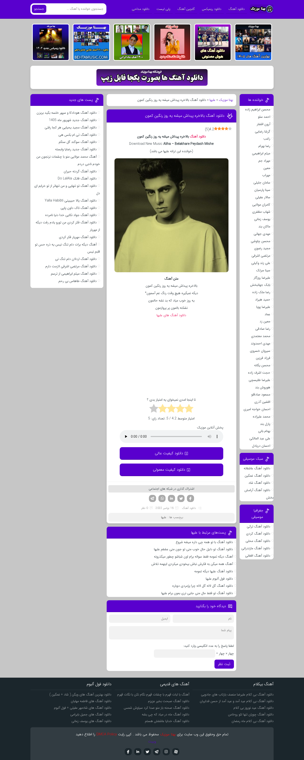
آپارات (175, 751)
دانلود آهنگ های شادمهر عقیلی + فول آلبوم (82, 707)
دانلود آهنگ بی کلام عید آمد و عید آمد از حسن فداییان (237, 701)
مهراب (266, 175)
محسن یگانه (262, 365)
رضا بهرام (264, 146)
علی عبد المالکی (259, 438)
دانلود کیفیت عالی (169, 453)
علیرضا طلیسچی (259, 380)
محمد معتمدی (260, 336)
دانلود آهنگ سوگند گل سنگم (78, 142)
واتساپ (162, 498)
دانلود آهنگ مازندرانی (255, 548)
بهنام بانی (264, 431)
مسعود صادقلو (260, 394)
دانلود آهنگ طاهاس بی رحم (77, 281)
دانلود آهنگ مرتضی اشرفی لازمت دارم (71, 266)
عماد (267, 314)
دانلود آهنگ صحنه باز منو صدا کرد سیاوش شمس (156, 707)
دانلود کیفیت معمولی (169, 470)
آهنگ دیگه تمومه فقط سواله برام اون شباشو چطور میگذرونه (193, 556)
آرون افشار (263, 124)
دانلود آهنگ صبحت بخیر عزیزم (168, 701)
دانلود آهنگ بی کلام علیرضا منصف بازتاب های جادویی (237, 694)
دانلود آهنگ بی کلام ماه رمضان (253, 721)
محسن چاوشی (260, 241)
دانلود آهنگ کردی (258, 533)
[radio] (189, 409)
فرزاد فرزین (263, 358)
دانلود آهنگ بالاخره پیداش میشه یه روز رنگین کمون (184, 116)
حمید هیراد (262, 299)
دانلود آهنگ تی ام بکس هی (77, 134)
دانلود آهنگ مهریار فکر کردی (78, 237)
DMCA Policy (106, 734)
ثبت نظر (224, 664)
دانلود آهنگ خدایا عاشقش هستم (167, 721)
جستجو (39, 8)
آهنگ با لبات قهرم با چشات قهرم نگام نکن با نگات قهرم (153, 694)
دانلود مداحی (140, 9)
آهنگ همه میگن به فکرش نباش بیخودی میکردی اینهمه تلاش (192, 564)
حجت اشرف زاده (259, 372)
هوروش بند (262, 387)
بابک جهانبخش (260, 284)
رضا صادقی (262, 328)
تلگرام (152, 498)
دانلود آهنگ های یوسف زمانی (91, 721)
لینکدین (171, 498)
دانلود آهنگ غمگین (257, 475)
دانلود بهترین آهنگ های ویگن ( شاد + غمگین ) (80, 694)
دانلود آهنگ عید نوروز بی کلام (253, 707)
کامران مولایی (261, 204)
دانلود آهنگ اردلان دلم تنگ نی (76, 259)
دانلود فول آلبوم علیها (219, 578)
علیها (212, 100)
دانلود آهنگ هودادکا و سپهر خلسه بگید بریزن (67, 112)
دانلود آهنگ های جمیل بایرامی (90, 714)
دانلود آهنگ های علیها (171, 315)
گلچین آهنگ (186, 9)
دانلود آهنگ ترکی (258, 526)
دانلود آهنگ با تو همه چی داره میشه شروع (204, 542)
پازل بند (265, 424)
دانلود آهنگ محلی (258, 541)
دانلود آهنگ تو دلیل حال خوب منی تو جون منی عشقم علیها (193, 549)
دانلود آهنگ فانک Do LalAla (77, 178)
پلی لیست (163, 9)
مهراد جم (264, 160)
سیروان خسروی (260, 350)
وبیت (152, 741)
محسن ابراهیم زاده (257, 109)
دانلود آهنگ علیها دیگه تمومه (213, 571)
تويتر (147, 751)
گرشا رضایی (262, 131)
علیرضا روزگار (262, 277)
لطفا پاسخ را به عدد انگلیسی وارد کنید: (208, 645)
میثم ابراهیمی (261, 153)
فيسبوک (128, 751)
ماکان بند (264, 226)
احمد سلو (264, 116)
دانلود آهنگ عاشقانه (257, 468)
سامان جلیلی (261, 182)
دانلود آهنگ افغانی (257, 555)
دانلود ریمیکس (211, 9)
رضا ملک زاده (261, 292)
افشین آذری (262, 401)
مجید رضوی (262, 248)
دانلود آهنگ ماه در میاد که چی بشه (165, 714)
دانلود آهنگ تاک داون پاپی (79, 208)
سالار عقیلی (262, 197)
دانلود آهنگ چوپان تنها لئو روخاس (251, 714)
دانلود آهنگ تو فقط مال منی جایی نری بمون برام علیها (197, 593)
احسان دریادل (261, 445)
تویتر (181, 498)
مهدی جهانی (262, 233)
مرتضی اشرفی (261, 255)
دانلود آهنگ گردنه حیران (80, 171)
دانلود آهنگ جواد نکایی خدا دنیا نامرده (71, 215)
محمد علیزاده (261, 416)
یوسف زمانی (262, 219)
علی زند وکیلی (260, 263)
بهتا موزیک (226, 100)
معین (266, 168)
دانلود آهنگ (236, 9)
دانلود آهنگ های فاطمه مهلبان (91, 701)
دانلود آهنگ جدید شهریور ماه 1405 (73, 120)
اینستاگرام (166, 751)
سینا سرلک (263, 270)
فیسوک (190, 498)
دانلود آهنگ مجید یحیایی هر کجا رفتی (71, 127)
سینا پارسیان (262, 189)
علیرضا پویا (263, 307)
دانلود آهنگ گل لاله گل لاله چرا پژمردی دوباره (202, 585)
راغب (266, 138)
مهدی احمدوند (260, 343)
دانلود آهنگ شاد (259, 482)
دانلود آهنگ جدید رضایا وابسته (76, 149)
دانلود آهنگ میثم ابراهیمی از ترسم (74, 273)
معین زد (265, 321)
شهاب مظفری (261, 211)
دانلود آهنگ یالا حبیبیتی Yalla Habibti (71, 200)
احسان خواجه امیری (256, 409)
